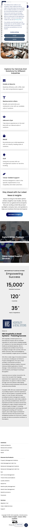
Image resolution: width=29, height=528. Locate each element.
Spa (2, 472)
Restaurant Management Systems (10, 466)
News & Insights (12, 517)
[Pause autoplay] (15, 60)
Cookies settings (14, 32)
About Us (5, 517)
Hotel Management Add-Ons (8, 463)
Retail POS (3, 483)
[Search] (27, 6)
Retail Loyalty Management (8, 486)
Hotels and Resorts (6, 445)
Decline (14, 39)
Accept (14, 35)
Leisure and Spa (5, 450)
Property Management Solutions (9, 460)
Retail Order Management (8, 489)
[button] (26, 525)
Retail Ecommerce (6, 492)
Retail (2, 452)
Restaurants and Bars (6, 448)
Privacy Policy (18, 19)
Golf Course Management (7, 475)
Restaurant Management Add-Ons (10, 469)
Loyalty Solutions (5, 480)
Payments (3, 495)
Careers (20, 517)
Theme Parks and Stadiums (8, 478)
